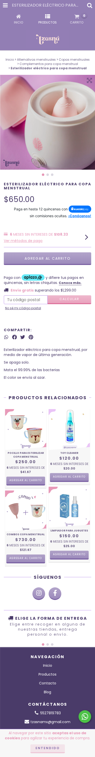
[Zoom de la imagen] (89, 80)
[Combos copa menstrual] (25, 511)
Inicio (10, 59)
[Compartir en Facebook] (14, 337)
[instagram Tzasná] (38, 593)
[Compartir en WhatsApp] (6, 337)
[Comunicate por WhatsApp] (85, 716)
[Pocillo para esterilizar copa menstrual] (25, 429)
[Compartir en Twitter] (22, 337)
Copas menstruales (74, 59)
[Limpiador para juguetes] (69, 507)
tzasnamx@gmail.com (50, 721)
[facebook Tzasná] (55, 593)
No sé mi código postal (23, 308)
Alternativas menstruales (36, 59)
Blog (47, 692)
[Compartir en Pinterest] (31, 337)
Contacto (47, 683)
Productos (47, 674)
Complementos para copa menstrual (49, 64)
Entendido (47, 748)
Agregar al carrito (25, 480)
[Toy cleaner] (69, 429)
